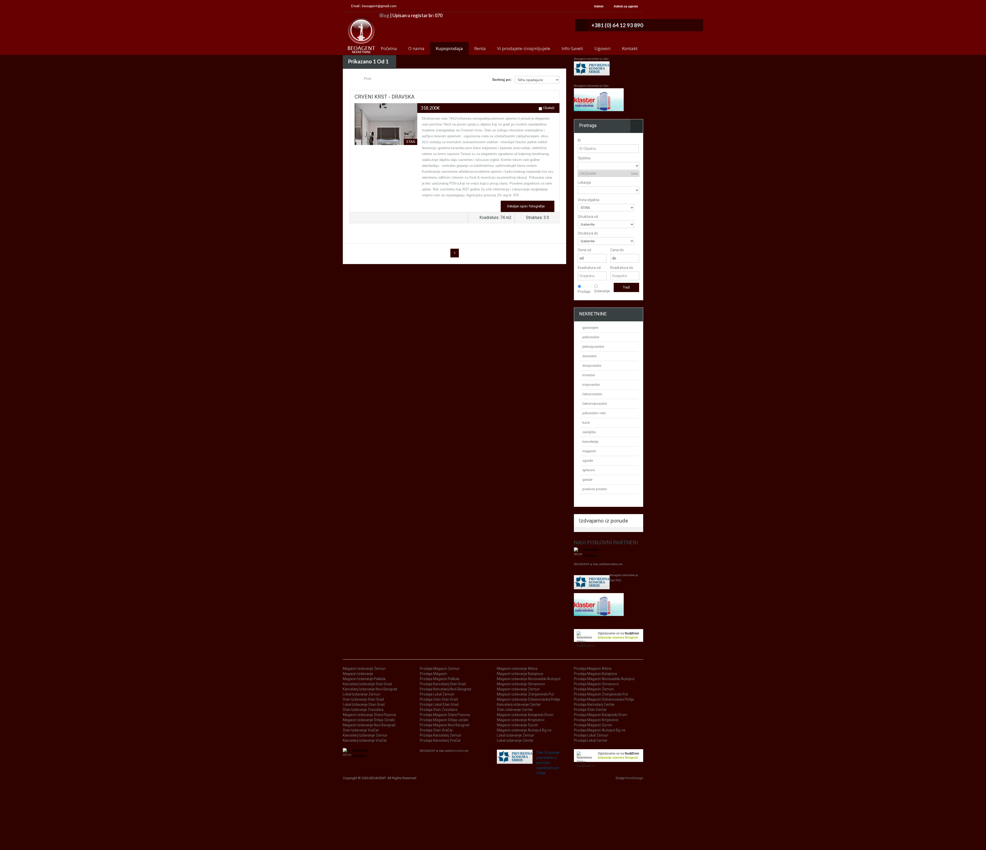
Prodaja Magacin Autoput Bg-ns (599, 730)
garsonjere (590, 328)
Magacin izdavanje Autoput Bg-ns (524, 730)
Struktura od (588, 217)
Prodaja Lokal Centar (591, 740)
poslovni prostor (594, 489)
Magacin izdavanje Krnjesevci (520, 720)
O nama (416, 48)
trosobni (588, 375)
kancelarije (590, 441)
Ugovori (602, 48)
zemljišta (589, 432)
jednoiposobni (593, 347)
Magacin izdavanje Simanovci (521, 684)
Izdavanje (602, 291)
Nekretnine (611, 564)
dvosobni (589, 356)
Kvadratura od (589, 268)
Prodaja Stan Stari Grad (439, 699)
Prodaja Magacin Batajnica (595, 674)
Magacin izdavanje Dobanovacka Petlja (528, 699)
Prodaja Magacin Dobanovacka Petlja (604, 699)
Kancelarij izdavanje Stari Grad (367, 684)
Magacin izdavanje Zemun (364, 669)
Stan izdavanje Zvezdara (363, 710)
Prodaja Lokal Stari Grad (439, 704)
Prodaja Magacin (433, 674)
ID (579, 140)
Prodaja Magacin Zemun (440, 669)
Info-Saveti (572, 48)
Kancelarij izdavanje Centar (519, 704)
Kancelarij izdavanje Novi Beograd (370, 689)
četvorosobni (592, 394)
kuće (586, 422)
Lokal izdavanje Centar (515, 740)
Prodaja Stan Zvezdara (438, 710)
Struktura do (588, 233)
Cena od (584, 250)
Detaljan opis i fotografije (526, 206)
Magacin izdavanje (358, 674)
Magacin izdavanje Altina (517, 669)
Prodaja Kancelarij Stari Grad (443, 684)
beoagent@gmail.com (379, 6)
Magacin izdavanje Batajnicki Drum (525, 715)
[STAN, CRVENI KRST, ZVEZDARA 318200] (386, 142)
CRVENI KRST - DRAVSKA (384, 97)
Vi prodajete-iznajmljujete (523, 48)
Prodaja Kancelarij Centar (594, 704)
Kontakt (630, 48)
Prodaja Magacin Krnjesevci (596, 720)
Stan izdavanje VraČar (361, 730)
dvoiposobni (591, 366)
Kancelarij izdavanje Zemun (365, 735)
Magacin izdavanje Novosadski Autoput (529, 679)
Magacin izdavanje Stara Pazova (369, 715)
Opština (584, 158)
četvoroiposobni (594, 403)
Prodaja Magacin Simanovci (596, 684)
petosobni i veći (594, 413)
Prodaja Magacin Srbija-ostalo (444, 720)
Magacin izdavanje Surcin (517, 725)
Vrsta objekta (588, 200)
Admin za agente (626, 6)
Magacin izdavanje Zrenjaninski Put (525, 694)
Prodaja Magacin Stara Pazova (445, 715)
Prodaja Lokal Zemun (437, 694)
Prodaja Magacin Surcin (593, 725)
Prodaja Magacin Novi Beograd (444, 725)
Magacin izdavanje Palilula (364, 679)
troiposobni (591, 385)
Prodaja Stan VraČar (436, 730)
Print (367, 78)
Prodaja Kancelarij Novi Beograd (445, 689)
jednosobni (590, 337)
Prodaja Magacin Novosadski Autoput (604, 679)
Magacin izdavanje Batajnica (520, 674)
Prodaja (584, 291)
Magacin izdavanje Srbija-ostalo (369, 720)
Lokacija (584, 182)
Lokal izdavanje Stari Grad (364, 704)
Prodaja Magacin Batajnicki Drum (600, 715)
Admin (598, 6)
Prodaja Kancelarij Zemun (440, 735)
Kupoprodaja (449, 48)
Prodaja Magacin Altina (592, 669)
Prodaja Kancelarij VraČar (440, 740)
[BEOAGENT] (361, 35)
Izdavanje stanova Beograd (618, 637)
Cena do (617, 250)
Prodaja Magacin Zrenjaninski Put (601, 694)
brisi (634, 174)
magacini (589, 451)
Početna (389, 48)
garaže (587, 479)
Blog (384, 15)
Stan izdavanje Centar (515, 710)
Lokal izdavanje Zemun (361, 694)
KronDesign (634, 778)
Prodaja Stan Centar (590, 710)
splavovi (588, 470)
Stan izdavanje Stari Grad (363, 699)
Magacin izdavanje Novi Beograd (369, 725)
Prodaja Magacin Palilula (439, 679)
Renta (480, 48)
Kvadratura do (621, 268)
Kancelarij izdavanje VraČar (365, 740)
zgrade (587, 460)
